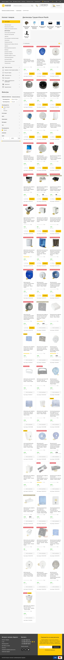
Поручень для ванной (9, 34)
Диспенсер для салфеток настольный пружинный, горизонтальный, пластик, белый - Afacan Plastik (29, 542)
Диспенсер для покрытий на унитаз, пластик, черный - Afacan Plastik (42, 380)
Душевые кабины (8, 51)
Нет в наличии (42, 327)
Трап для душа (8, 24)
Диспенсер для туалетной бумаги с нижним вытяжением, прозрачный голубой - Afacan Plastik (55, 381)
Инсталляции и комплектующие (11, 38)
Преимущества (5, 643)
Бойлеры (6, 49)
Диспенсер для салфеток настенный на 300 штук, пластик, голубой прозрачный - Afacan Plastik (55, 542)
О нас (11, 1)
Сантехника (7, 21)
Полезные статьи (29, 1)
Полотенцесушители (9, 57)
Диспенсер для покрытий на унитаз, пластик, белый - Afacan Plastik (29, 380)
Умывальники (7, 63)
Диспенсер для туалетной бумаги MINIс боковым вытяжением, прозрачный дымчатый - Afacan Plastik (29, 317)
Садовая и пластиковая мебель (11, 70)
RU (52, 1)
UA (56, 1)
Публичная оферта (6, 651)
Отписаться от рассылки (39, 1)
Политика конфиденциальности (8, 649)
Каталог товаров (5, 1)
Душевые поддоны (9, 53)
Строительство (8, 75)
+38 (25, 640)
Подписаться (56, 647)
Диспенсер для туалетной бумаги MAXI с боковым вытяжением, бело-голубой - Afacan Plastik (42, 446)
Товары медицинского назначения (9, 81)
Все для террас (8, 72)
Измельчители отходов (9, 61)
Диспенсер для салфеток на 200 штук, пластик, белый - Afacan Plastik (55, 315)
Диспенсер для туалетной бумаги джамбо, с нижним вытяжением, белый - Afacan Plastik (55, 349)
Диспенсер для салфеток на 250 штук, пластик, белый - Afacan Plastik (42, 412)
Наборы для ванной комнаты (11, 28)
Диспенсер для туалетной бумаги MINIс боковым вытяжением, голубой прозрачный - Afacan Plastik (55, 285)
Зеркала (6, 36)
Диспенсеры (7, 30)
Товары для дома (8, 67)
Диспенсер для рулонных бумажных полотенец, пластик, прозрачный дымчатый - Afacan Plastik (55, 252)
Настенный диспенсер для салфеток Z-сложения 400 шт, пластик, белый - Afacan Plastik (55, 510)
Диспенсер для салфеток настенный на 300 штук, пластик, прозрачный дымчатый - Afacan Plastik (42, 317)
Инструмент (7, 77)
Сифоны (6, 45)
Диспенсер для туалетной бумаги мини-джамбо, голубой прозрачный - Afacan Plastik (29, 285)
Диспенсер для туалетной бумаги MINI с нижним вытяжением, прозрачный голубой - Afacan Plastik (55, 446)
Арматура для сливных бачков (11, 44)
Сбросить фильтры (16, 96)
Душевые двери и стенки (10, 55)
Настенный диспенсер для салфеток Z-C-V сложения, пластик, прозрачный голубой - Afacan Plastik (55, 414)
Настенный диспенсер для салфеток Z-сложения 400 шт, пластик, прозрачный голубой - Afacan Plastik (42, 510)
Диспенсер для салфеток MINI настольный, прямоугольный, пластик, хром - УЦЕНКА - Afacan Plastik (29, 220)
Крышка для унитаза (9, 26)
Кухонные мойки (8, 59)
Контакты (23, 1)
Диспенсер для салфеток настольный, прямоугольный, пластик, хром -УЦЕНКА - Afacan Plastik (42, 478)
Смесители (7, 40)
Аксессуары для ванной (10, 32)
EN (60, 1)
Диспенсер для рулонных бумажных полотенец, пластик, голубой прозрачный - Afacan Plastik (42, 252)
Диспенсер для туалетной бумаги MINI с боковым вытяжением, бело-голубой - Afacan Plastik (29, 126)
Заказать (32, 73)
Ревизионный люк (8, 42)
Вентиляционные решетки (10, 47)
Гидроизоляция (8, 87)
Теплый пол (7, 84)
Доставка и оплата (16, 1)
